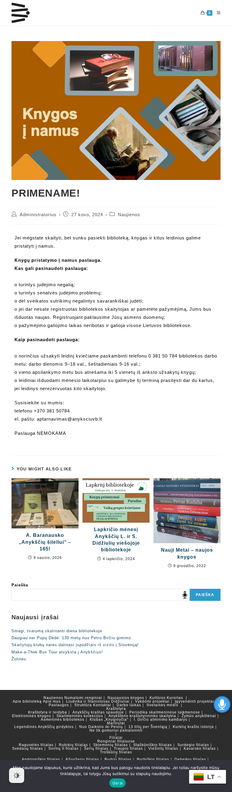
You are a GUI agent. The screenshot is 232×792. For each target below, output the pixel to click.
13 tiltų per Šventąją (147, 727)
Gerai (117, 783)
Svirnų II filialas (63, 748)
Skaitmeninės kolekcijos (79, 716)
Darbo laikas (129, 705)
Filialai (116, 738)
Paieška (19, 585)
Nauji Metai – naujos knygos (187, 553)
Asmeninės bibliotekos (62, 719)
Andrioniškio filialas (41, 759)
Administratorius (38, 214)
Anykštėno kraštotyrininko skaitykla (142, 716)
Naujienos (129, 214)
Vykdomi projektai (152, 701)
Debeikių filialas (190, 759)
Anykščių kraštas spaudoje (98, 712)
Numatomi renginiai (83, 698)
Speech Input (185, 595)
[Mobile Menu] (216, 13)
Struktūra (83, 705)
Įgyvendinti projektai (194, 701)
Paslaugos (59, 705)
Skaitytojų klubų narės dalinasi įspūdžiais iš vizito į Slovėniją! (75, 645)
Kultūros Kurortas (166, 698)
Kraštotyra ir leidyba (47, 712)
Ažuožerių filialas (82, 759)
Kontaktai (102, 705)
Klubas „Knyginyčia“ (109, 719)
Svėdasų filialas (27, 748)
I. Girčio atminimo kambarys (160, 719)
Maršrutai (116, 723)
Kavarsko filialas (200, 748)
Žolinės (18, 659)
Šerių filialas (96, 748)
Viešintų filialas (163, 748)
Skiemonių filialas (110, 745)
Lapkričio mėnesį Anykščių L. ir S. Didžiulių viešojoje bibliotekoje (116, 539)
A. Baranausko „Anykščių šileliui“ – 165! (45, 542)
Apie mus (52, 701)
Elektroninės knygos (31, 716)
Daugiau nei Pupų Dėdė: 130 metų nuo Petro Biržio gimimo (71, 638)
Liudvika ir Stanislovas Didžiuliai (98, 701)
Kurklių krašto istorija (193, 727)
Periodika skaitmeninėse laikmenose (164, 712)
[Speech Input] (100, 595)
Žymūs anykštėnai (199, 716)
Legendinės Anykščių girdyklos (44, 727)
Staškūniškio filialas (152, 745)
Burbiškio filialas (153, 759)
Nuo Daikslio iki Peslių (101, 727)
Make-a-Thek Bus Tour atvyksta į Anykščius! (57, 652)
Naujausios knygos (126, 698)
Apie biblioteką (27, 701)
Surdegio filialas (193, 745)
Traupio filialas (128, 748)
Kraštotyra (116, 709)
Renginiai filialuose (116, 741)
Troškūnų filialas (116, 752)
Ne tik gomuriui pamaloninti (116, 730)
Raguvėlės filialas (36, 745)
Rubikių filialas (73, 745)
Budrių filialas (118, 759)
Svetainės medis (162, 705)
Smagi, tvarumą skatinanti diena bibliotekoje (56, 631)
